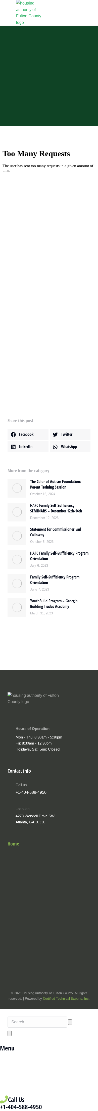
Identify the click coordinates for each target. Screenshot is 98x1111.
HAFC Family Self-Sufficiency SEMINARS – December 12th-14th (56, 508)
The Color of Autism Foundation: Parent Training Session (55, 484)
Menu (7, 1048)
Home (13, 843)
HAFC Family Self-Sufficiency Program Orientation (59, 555)
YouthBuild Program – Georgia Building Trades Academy (53, 603)
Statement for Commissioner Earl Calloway (55, 532)
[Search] (10, 1033)
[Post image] (17, 488)
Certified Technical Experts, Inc (66, 998)
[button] (28, 434)
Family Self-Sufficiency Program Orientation (54, 579)
